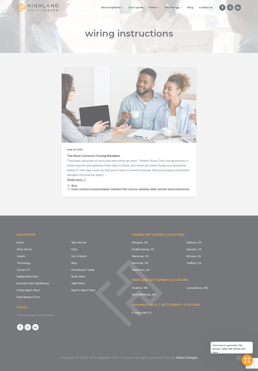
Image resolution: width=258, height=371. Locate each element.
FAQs (74, 249)
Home (20, 243)
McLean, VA (194, 256)
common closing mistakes (94, 189)
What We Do (24, 249)
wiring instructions (178, 189)
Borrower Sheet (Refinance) (33, 283)
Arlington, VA (140, 243)
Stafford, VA (194, 263)
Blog (74, 185)
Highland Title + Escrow (123, 189)
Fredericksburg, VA (143, 249)
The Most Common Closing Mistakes (93, 156)
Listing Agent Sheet (28, 290)
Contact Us (23, 270)
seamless (143, 189)
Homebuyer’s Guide (82, 270)
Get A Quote (79, 256)
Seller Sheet (78, 283)
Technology (24, 263)
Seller (153, 189)
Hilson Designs (187, 358)
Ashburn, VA (194, 243)
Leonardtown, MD (197, 288)
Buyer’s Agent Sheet (83, 290)
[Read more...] (76, 180)
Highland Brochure (27, 277)
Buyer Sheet (78, 277)
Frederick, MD (140, 288)
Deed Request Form (28, 297)
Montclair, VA (140, 263)
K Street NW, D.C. (142, 313)
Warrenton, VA (141, 270)
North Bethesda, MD (144, 295)
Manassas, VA (140, 256)
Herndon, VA (194, 249)
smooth (162, 189)
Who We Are (79, 243)
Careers (21, 256)
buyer (74, 189)
